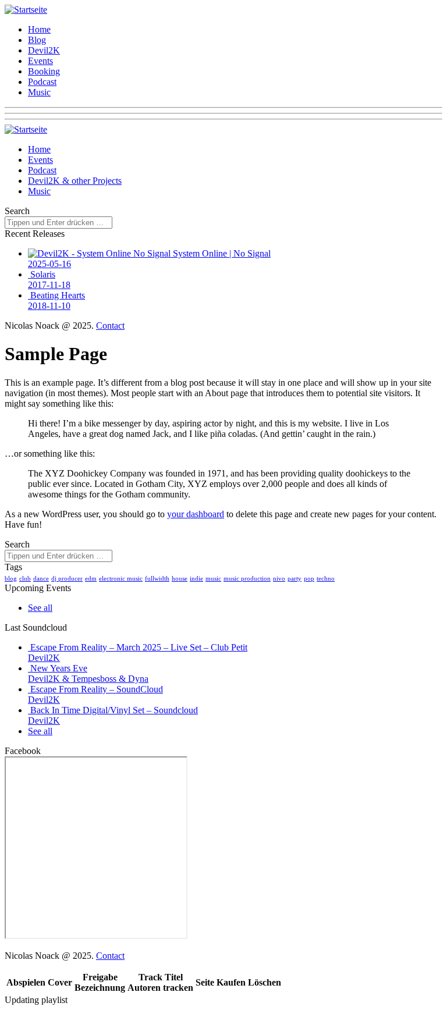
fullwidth (157, 578)
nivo (279, 578)
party (294, 578)
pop (309, 578)
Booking (44, 71)
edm (91, 578)
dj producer (67, 578)
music (213, 578)
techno (326, 578)
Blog (37, 40)
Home (39, 29)
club (25, 578)
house (179, 578)
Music (39, 92)
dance (41, 578)
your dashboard (195, 514)
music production (247, 578)
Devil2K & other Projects (75, 181)
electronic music (121, 578)
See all (40, 608)
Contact (110, 325)
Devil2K (44, 50)
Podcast (42, 82)
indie (196, 578)
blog (11, 578)
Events (40, 61)
